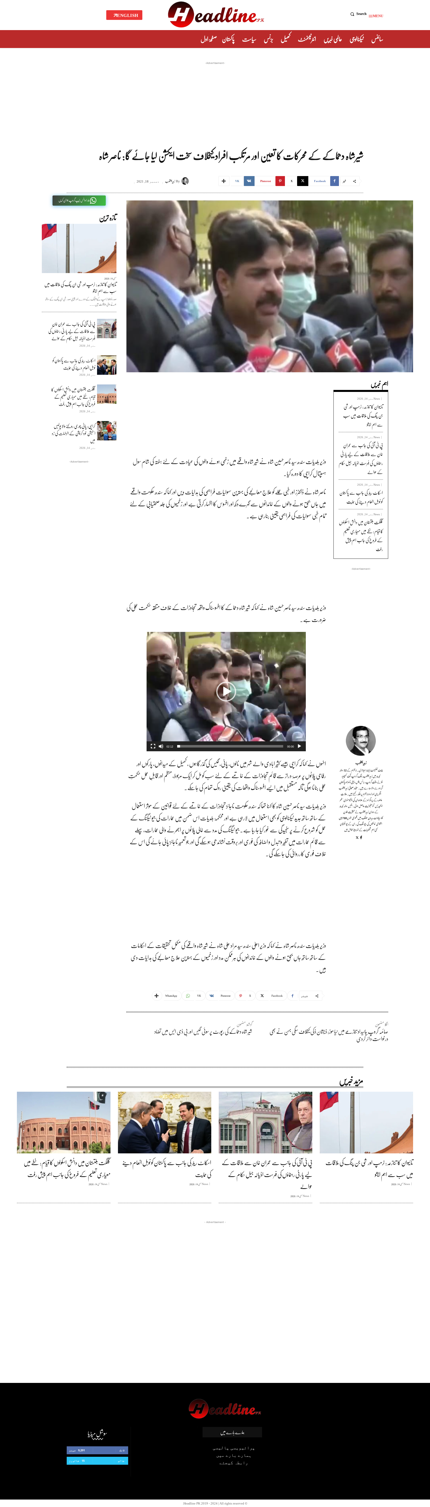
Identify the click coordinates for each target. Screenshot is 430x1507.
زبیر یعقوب (170, 181)
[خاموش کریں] (161, 746)
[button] (357, 14)
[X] (357, 838)
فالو (121, 1460)
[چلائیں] (299, 746)
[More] (223, 181)
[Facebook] (361, 837)
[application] (226, 691)
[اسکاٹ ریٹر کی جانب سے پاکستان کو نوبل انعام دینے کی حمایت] (106, 365)
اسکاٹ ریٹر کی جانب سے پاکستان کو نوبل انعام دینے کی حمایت (74, 364)
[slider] (230, 746)
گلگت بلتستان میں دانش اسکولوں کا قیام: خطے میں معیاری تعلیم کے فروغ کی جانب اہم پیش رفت (73, 396)
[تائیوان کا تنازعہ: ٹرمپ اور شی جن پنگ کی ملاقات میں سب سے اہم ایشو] (79, 248)
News (377, 398)
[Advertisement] (215, 100)
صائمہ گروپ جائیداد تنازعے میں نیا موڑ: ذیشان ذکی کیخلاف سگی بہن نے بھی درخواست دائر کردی (328, 1035)
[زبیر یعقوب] (185, 181)
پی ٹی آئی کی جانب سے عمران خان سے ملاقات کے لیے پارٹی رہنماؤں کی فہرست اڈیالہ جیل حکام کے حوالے (71, 331)
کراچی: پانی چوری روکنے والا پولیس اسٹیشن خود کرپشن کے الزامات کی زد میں (73, 433)
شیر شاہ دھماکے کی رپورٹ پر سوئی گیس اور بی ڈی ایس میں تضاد (203, 1031)
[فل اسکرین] (153, 746)
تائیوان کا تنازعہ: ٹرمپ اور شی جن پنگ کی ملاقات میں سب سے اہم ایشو (80, 287)
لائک (122, 1450)
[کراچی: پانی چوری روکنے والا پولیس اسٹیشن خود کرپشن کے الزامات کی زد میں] (106, 430)
